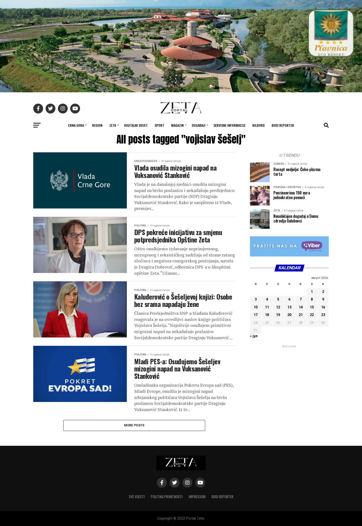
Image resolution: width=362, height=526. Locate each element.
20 (289, 315)
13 (289, 307)
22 (312, 315)
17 (256, 315)
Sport (159, 125)
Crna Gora (76, 125)
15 (312, 307)
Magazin (177, 125)
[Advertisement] (289, 379)
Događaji (198, 125)
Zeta (112, 125)
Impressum (197, 496)
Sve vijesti (137, 496)
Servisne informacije (230, 125)
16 (323, 307)
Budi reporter (283, 125)
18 (267, 315)
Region (97, 125)
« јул (254, 336)
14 (301, 307)
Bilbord (258, 125)
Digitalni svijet (136, 125)
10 (256, 307)
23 (323, 315)
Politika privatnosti (167, 496)
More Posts (134, 425)
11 (267, 307)
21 (301, 315)
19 (278, 315)
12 (278, 307)
